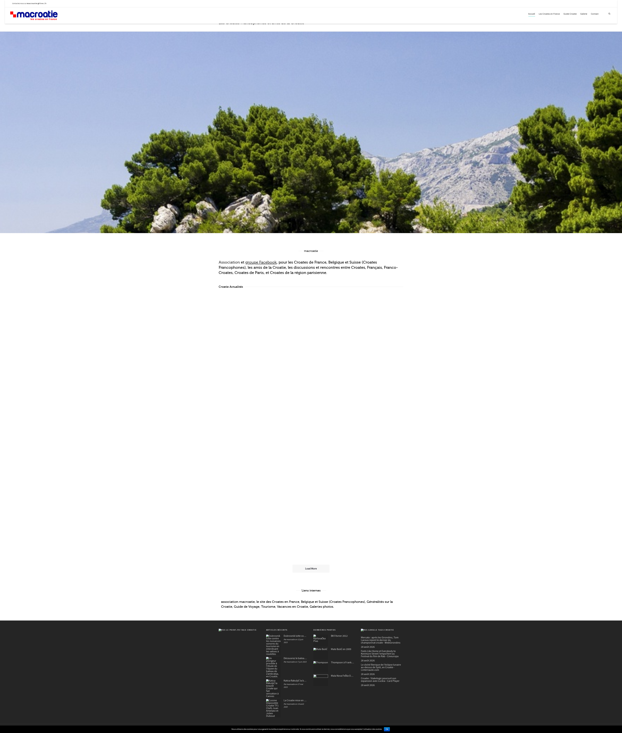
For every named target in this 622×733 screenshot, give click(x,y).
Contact (595, 13)
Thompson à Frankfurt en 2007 (342, 662)
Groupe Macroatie (315, 181)
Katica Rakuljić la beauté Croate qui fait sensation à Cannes (295, 680)
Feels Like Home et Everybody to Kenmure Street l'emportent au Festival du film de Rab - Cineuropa (379, 654)
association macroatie (238, 602)
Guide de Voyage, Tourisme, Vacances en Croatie (271, 607)
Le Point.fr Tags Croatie (241, 630)
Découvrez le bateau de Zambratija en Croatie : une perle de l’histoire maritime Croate (310, 340)
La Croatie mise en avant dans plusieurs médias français (295, 700)
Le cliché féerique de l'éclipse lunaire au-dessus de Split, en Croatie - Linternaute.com (381, 667)
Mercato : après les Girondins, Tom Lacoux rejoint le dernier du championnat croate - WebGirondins (380, 640)
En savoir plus (235, 373)
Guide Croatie (570, 13)
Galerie (583, 13)
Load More (311, 568)
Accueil (531, 13)
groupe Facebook (261, 262)
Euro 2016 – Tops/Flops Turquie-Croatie (311, 494)
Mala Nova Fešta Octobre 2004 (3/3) (342, 675)
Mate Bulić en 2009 (341, 649)
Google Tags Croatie (381, 630)
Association (229, 262)
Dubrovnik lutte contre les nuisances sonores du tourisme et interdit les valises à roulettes (246, 340)
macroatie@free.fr (37, 3)
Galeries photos (321, 607)
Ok (387, 729)
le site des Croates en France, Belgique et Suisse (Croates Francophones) (310, 602)
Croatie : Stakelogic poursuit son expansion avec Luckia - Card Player (380, 680)
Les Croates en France (549, 13)
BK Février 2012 (339, 636)
